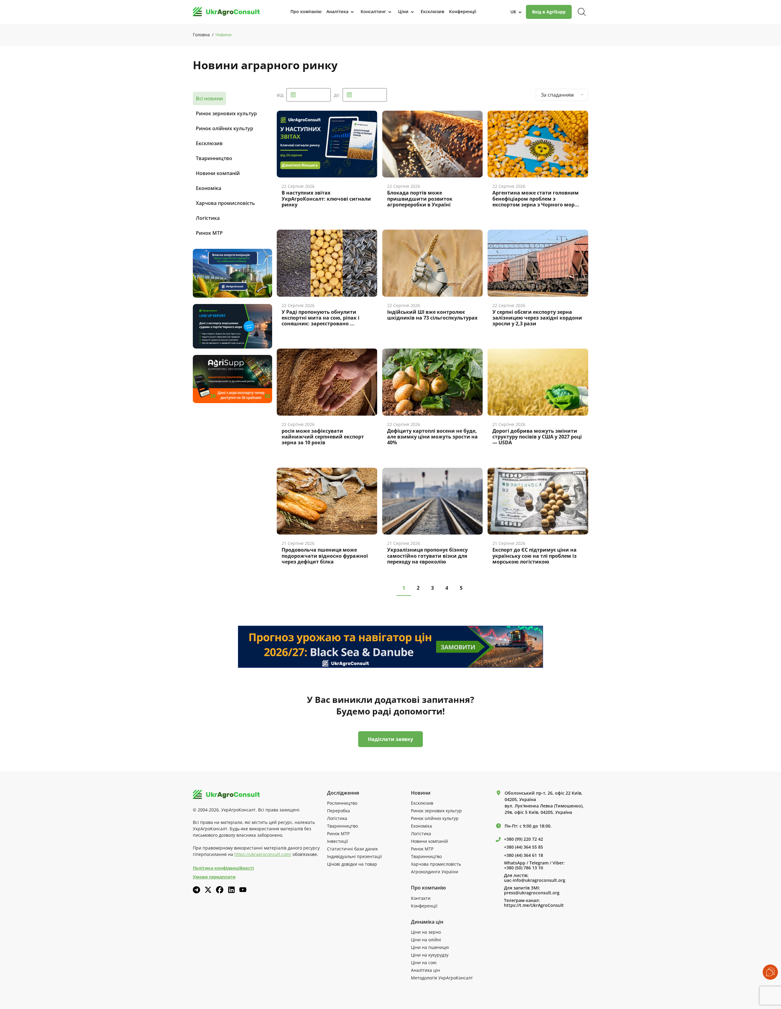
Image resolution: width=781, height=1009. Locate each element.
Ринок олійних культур (224, 128)
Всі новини (209, 98)
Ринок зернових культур (226, 113)
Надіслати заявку (390, 739)
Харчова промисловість (225, 203)
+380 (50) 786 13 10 (523, 868)
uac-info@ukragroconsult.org (534, 880)
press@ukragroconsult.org (532, 893)
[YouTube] (243, 889)
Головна (201, 35)
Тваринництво (214, 158)
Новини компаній (218, 173)
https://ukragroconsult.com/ (262, 854)
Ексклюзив (209, 143)
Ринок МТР (209, 233)
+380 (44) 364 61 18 (523, 855)
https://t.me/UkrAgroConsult (534, 905)
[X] (208, 889)
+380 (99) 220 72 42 (523, 839)
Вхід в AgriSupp (549, 12)
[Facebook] (219, 889)
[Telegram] (196, 889)
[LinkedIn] (231, 889)
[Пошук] (581, 11)
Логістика (208, 218)
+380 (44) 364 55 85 (523, 847)
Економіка (208, 188)
